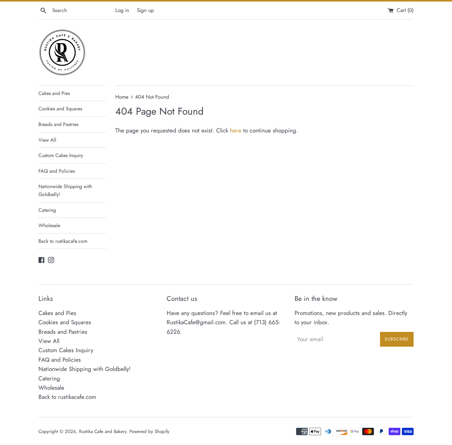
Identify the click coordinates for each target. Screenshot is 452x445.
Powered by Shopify (149, 431)
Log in (122, 10)
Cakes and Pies (54, 93)
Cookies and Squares (60, 108)
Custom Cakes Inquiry (60, 155)
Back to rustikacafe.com (62, 241)
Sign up (145, 10)
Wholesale (49, 225)
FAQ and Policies (56, 171)
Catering (47, 210)
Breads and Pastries (58, 124)
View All (47, 140)
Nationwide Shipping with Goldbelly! (65, 190)
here (235, 130)
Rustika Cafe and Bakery (102, 431)
